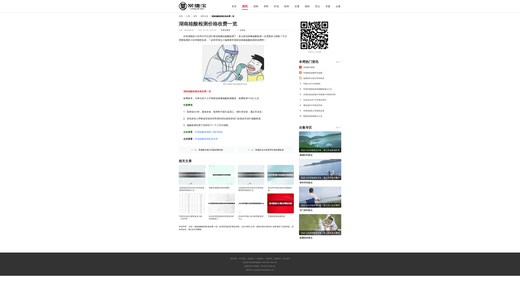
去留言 (242, 30)
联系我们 (251, 258)
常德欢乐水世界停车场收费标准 (269, 149)
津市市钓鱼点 (306, 182)
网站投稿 (233, 258)
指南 (255, 6)
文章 (188, 16)
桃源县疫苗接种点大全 (312, 116)
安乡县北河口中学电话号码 (314, 99)
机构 (286, 6)
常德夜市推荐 (309, 67)
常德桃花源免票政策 (276, 216)
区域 (276, 6)
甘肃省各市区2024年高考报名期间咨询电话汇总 (191, 188)
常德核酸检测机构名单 (206, 138)
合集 (338, 6)
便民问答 (204, 16)
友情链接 (260, 258)
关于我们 (242, 258)
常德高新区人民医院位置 (313, 110)
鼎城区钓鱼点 (306, 155)
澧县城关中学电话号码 (312, 105)
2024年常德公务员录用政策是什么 (251, 217)
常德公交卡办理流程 (311, 83)
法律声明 (269, 258)
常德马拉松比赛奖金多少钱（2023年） (190, 217)
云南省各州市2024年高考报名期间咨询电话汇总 (251, 188)
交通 (297, 6)
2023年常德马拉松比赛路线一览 (280, 188)
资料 (266, 6)
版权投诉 (277, 258)
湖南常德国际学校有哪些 (219, 187)
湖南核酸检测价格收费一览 (223, 16)
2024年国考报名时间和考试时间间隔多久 (221, 217)
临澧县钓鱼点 (306, 237)
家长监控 (286, 258)
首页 (234, 6)
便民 (245, 6)
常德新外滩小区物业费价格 (211, 149)
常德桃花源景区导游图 (312, 72)
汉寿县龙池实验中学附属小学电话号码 (319, 94)
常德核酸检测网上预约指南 (208, 131)
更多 (337, 62)
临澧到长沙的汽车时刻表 (313, 78)
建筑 (307, 6)
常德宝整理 (225, 30)
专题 (327, 6)
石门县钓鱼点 (306, 210)
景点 (317, 6)
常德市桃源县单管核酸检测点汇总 (317, 89)
